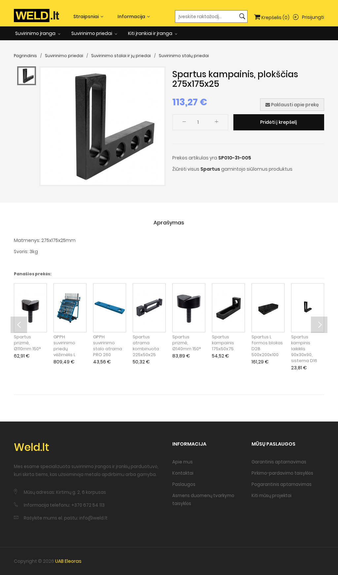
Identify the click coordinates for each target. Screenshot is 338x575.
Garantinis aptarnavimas (279, 462)
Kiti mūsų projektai (271, 495)
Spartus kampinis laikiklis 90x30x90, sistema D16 (304, 349)
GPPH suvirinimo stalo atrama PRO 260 (107, 346)
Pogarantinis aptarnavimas (282, 484)
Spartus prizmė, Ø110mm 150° (27, 343)
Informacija (131, 16)
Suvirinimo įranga (35, 33)
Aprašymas (168, 222)
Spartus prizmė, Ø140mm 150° (186, 343)
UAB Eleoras (68, 561)
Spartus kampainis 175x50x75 (223, 343)
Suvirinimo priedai (92, 33)
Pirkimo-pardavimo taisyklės (282, 473)
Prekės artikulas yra (194, 157)
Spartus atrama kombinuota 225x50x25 (146, 346)
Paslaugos (183, 484)
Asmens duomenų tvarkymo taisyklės (203, 499)
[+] (216, 123)
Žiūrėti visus (185, 169)
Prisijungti (313, 17)
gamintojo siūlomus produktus (256, 169)
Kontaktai (182, 473)
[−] (184, 123)
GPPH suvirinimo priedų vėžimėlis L (64, 346)
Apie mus (182, 462)
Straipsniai (86, 16)
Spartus (210, 169)
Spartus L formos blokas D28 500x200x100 (267, 346)
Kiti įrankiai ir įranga (150, 33)
